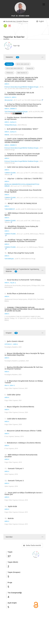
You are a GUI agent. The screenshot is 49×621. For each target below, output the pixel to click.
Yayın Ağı (16, 45)
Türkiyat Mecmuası (11, 125)
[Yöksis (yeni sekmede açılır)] (9, 26)
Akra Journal (8, 100)
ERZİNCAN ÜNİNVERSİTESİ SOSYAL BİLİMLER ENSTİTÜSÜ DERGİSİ (22, 185)
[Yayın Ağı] (36, 554)
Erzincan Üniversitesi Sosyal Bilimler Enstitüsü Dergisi (21, 87)
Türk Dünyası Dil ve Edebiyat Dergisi (16, 112)
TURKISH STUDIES (10, 173)
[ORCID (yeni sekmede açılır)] (5, 26)
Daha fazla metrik (33, 545)
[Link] (31, 89)
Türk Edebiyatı (9, 259)
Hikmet (7, 135)
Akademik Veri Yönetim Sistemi (16, 21)
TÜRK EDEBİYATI (10, 209)
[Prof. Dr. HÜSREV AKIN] (20, 8)
